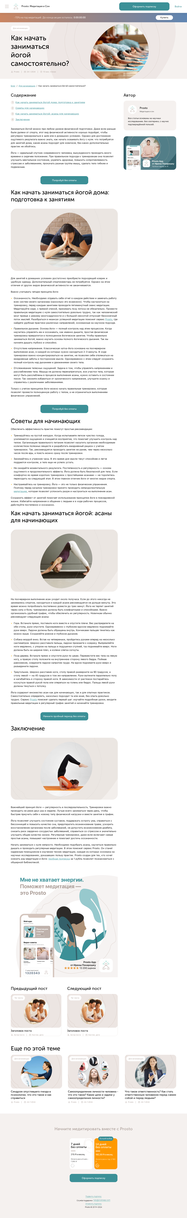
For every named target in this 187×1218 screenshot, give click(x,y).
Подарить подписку (93, 1196)
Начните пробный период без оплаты (64, 716)
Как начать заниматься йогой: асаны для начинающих (47, 113)
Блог (13, 86)
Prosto (108, 319)
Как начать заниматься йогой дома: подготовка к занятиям (50, 102)
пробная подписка (59, 858)
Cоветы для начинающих (29, 108)
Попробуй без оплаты (64, 180)
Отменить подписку (93, 1204)
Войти (178, 6)
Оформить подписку (144, 6)
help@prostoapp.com (101, 1200)
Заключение (22, 119)
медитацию (20, 491)
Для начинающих (27, 86)
